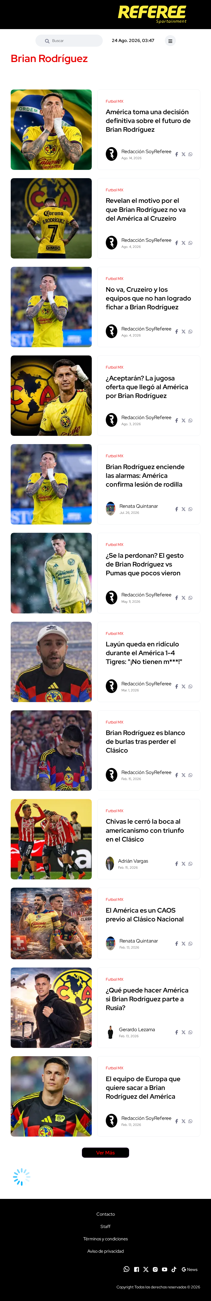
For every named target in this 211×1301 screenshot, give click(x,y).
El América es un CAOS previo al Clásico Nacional (145, 914)
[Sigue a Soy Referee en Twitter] (146, 1269)
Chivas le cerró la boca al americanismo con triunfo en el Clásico (145, 830)
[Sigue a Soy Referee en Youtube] (164, 1269)
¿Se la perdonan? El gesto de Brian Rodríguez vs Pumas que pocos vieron (145, 564)
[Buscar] (47, 41)
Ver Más (105, 1152)
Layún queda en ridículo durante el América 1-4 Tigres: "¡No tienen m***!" (144, 653)
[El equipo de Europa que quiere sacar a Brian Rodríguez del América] (51, 1096)
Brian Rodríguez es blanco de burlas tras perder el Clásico (145, 742)
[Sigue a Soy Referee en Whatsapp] (126, 1269)
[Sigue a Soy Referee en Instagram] (155, 1269)
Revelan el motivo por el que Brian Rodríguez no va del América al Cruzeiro (146, 210)
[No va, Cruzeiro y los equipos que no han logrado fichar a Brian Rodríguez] (51, 307)
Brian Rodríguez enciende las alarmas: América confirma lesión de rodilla (145, 475)
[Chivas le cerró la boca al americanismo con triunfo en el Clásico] (51, 839)
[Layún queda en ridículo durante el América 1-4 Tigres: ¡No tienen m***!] (51, 662)
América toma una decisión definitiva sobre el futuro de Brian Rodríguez (148, 121)
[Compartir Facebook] (176, 154)
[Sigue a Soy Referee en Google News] (189, 1269)
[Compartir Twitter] (183, 154)
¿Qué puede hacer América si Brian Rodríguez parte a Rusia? (147, 999)
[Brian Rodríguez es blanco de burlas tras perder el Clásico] (51, 750)
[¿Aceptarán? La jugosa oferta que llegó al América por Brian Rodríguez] (51, 395)
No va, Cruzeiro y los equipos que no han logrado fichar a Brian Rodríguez (148, 298)
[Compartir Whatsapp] (190, 154)
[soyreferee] (152, 14)
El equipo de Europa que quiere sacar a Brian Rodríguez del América (143, 1088)
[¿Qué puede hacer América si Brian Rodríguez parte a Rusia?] (51, 1008)
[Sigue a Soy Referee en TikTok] (174, 1269)
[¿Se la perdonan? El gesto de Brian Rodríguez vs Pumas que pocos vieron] (51, 573)
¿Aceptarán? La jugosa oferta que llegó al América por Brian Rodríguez (147, 387)
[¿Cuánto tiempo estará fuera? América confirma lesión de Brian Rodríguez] (51, 484)
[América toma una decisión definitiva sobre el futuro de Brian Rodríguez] (51, 129)
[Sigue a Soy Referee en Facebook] (136, 1269)
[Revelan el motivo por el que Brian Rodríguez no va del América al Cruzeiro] (51, 218)
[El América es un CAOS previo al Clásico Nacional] (51, 923)
